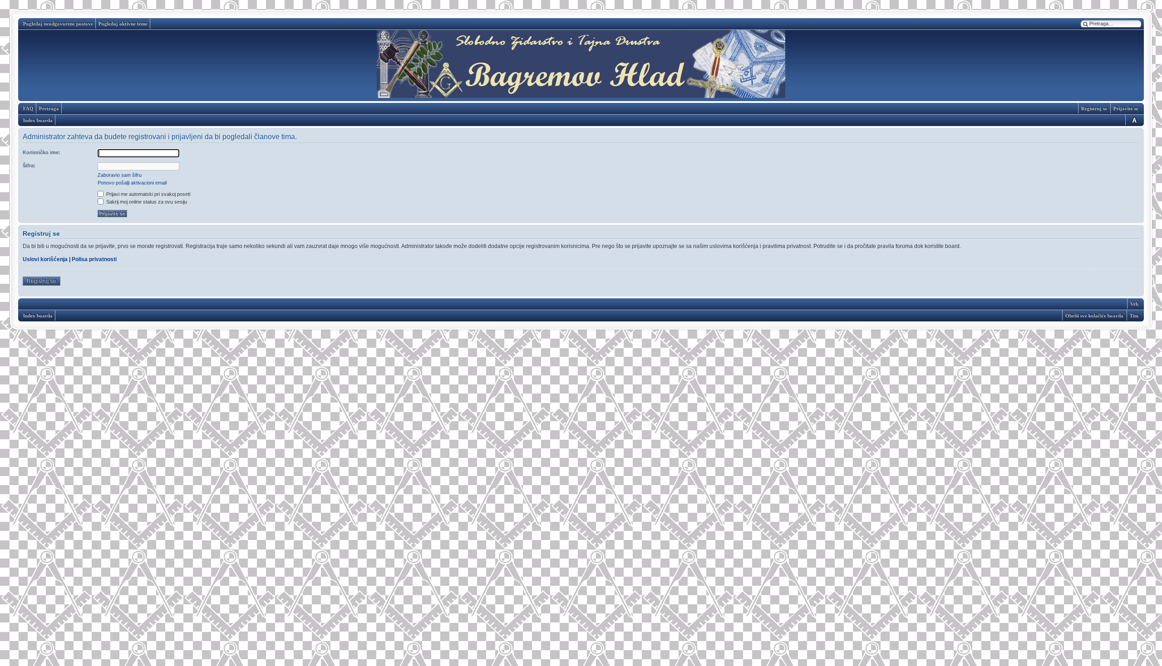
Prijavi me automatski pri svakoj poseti (147, 194)
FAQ (28, 108)
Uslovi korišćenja (45, 259)
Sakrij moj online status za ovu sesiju (146, 201)
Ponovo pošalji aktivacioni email (132, 182)
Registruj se (1094, 108)
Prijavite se (1125, 108)
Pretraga (49, 108)
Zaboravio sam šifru (120, 175)
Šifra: (29, 165)
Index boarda (38, 120)
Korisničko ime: (41, 152)
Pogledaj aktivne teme (123, 23)
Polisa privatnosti (94, 259)
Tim (1134, 315)
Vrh (1134, 303)
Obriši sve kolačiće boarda (1094, 315)
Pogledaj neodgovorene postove (58, 23)
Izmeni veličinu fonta (1133, 120)
